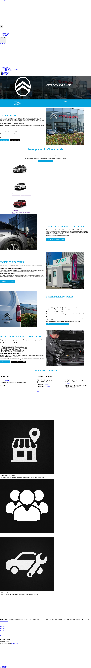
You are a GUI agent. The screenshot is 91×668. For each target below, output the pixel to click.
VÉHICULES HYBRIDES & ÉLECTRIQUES (10, 30)
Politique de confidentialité (4, 666)
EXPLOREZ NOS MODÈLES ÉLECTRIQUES (56, 239)
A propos (15, 100)
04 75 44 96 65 (67, 383)
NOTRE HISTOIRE (5, 67)
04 (44, 384)
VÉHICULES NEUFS (6, 68)
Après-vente (4, 633)
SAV (15, 105)
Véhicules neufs (16, 101)
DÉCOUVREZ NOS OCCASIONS (7, 281)
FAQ (1, 637)
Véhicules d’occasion (17, 103)
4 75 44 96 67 (40, 391)
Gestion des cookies (14, 643)
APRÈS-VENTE (5, 34)
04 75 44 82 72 (6, 380)
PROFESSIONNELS (5, 33)
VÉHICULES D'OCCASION (7, 31)
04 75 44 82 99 (64, 101)
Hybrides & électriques (18, 102)
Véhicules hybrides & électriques (7, 623)
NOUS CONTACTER (15, 140)
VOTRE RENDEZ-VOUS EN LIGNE (18, 361)
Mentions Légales (3, 667)
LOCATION (4, 32)
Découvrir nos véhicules (4, 621)
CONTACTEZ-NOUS (5, 361)
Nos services (2, 630)
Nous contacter (64, 100)
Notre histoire (2, 626)
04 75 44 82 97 (47, 386)
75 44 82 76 (47, 384)
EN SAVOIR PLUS (4, 140)
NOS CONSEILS (5, 35)
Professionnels (16, 104)
